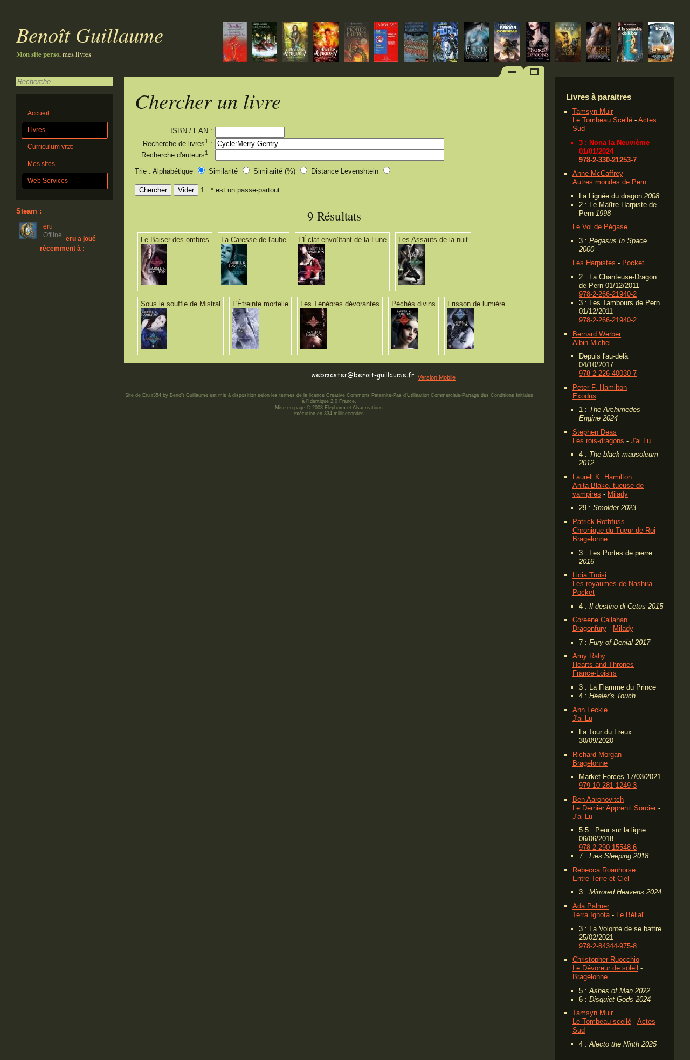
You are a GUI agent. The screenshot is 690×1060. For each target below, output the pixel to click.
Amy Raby (588, 656)
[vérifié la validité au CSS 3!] (192, 375)
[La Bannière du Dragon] (416, 43)
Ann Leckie (590, 710)
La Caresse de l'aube (253, 240)
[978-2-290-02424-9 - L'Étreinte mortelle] (245, 346)
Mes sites (41, 164)
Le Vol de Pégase (599, 227)
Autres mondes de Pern (609, 182)
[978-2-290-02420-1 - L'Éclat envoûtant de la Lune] (311, 282)
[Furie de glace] (476, 43)
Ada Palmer (590, 906)
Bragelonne (590, 539)
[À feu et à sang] (538, 43)
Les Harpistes (594, 263)
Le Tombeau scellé (601, 1021)
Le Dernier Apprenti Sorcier (614, 808)
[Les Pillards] (264, 43)
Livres (36, 130)
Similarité (224, 171)
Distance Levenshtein (344, 171)
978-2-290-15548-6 (608, 847)
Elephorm (335, 407)
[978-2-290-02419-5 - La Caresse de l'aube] (234, 282)
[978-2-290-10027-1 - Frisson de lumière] (460, 346)
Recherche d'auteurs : (176, 154)
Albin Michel (591, 343)
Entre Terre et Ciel (600, 879)
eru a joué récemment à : (68, 243)
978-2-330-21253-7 (608, 160)
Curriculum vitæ (50, 146)
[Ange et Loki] (568, 43)
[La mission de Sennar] (356, 43)
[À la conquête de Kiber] (630, 43)
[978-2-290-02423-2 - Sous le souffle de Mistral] (154, 346)
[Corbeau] (507, 43)
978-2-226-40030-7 (608, 373)
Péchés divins (413, 304)
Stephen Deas (594, 432)
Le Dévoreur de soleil (605, 968)
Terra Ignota (591, 915)
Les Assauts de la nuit (433, 240)
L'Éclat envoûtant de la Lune (342, 240)
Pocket (633, 263)
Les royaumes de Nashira (612, 584)
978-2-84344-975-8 (608, 946)
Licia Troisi (589, 575)
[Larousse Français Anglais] (386, 43)
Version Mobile (437, 377)
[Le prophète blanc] (445, 43)
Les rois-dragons (598, 441)
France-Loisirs (594, 673)
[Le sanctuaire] (295, 43)
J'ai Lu (641, 441)
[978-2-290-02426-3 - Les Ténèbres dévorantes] (313, 346)
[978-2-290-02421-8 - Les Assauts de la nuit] (411, 282)
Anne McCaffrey (597, 173)
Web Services (47, 180)
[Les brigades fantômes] (661, 43)
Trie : (143, 171)
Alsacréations (368, 407)
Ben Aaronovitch (598, 799)
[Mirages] (326, 43)
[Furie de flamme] (598, 43)
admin (679, 1053)
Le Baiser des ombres (175, 240)
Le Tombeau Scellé (602, 120)
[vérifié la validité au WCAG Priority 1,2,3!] (239, 375)
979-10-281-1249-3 (608, 785)
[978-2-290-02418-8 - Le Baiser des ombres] (154, 282)
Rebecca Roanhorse (604, 870)
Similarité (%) (274, 171)
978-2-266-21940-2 (608, 294)
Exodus (584, 396)
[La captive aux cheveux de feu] (235, 43)
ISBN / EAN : (191, 131)
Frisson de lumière (476, 304)
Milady (618, 494)
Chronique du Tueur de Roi (614, 530)
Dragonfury (589, 628)
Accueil (38, 113)
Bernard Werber (596, 334)
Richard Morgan (597, 755)
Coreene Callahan (599, 620)
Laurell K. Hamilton (602, 477)
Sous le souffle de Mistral (180, 304)
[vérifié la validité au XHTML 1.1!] (145, 375)
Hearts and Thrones (603, 664)
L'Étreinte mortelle (260, 304)
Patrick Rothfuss (598, 522)
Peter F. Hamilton (599, 387)
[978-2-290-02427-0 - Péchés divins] (404, 346)
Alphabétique (173, 171)
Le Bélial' (630, 915)
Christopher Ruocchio (605, 959)
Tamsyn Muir (592, 111)
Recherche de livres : (177, 143)
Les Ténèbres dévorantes (340, 304)
